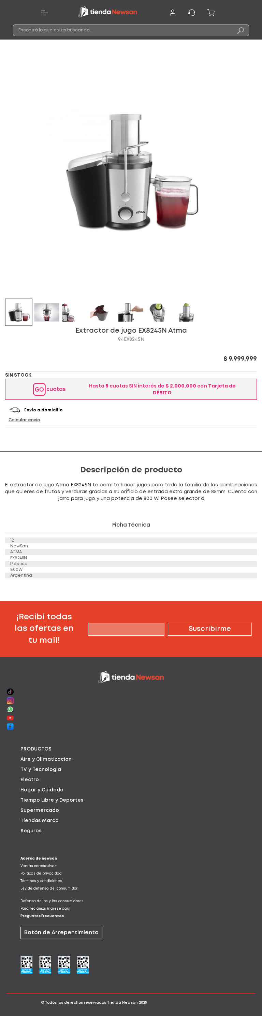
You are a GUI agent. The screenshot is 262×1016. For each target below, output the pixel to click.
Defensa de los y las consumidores (52, 901)
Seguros (30, 831)
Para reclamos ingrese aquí (45, 908)
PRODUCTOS (36, 749)
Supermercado (39, 810)
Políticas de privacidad (41, 873)
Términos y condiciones (41, 881)
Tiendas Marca (39, 821)
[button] (47, 312)
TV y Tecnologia (40, 770)
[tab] (131, 749)
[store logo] (107, 13)
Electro (29, 780)
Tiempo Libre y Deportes (51, 800)
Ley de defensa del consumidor (48, 888)
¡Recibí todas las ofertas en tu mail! (44, 628)
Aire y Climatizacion (46, 759)
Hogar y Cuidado (41, 790)
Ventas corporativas (38, 866)
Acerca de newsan (38, 858)
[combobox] (131, 30)
